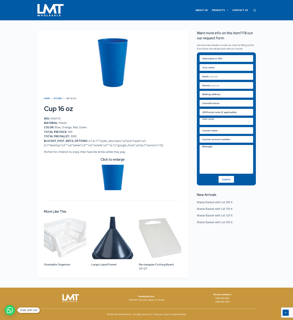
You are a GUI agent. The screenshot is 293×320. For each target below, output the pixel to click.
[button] (10, 310)
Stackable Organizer (57, 264)
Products (218, 10)
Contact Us (240, 10)
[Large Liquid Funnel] (112, 238)
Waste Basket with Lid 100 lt (214, 222)
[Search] (254, 10)
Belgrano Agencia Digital (166, 314)
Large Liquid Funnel (103, 264)
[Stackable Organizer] (65, 238)
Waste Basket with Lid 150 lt (214, 209)
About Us (202, 10)
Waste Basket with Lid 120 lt (214, 215)
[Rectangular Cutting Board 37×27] (160, 238)
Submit (226, 179)
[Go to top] (286, 313)
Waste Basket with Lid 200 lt (214, 202)
